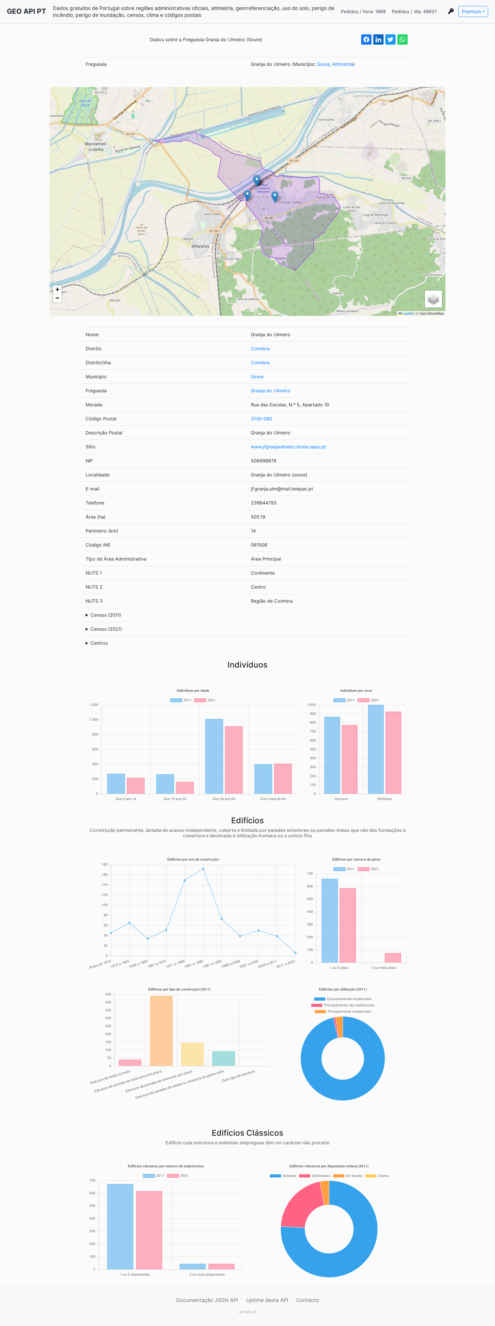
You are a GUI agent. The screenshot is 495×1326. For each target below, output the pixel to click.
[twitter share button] (390, 39)
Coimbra (260, 348)
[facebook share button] (366, 39)
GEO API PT (26, 11)
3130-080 (261, 418)
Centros (99, 643)
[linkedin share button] (378, 39)
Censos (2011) (106, 615)
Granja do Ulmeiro (270, 390)
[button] (247, 195)
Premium (471, 11)
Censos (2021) (106, 629)
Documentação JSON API (207, 1300)
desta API (267, 1300)
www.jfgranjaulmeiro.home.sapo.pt (288, 447)
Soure (323, 64)
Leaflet (407, 313)
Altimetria (342, 64)
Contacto (307, 1300)
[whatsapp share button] (402, 39)
